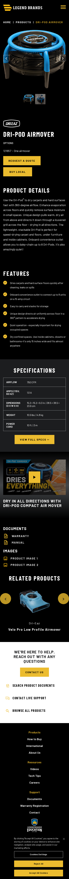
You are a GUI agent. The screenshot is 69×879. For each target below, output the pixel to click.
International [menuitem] (34, 746)
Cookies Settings (38, 854)
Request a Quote (22, 160)
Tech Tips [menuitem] (34, 775)
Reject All (38, 863)
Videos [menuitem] (34, 769)
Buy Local (17, 171)
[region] (34, 856)
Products (23, 22)
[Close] (63, 838)
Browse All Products (29, 710)
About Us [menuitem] (34, 752)
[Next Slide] (63, 58)
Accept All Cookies (38, 873)
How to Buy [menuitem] (34, 739)
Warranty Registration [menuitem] (34, 805)
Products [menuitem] (34, 732)
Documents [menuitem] (34, 799)
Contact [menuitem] (34, 812)
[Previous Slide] (6, 58)
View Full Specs (33, 439)
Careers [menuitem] (34, 782)
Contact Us (34, 672)
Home (7, 22)
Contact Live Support (29, 698)
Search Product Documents (34, 685)
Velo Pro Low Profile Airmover (34, 629)
